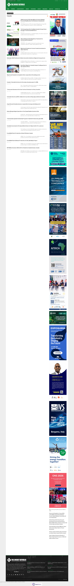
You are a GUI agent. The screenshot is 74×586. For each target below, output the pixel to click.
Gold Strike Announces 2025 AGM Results (56, 571)
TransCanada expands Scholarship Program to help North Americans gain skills (25, 118)
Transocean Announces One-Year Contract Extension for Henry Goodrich (23, 89)
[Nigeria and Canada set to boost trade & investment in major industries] (13, 52)
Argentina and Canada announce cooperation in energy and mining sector (24, 104)
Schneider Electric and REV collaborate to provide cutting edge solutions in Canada (26, 96)
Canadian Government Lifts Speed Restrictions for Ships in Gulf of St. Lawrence (25, 125)
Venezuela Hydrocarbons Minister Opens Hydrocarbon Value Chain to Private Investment (57, 528)
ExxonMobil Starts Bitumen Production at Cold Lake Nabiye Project (22, 140)
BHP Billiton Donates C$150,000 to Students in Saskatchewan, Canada (23, 147)
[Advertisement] (58, 547)
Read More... (16, 571)
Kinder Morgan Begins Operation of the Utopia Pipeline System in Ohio (23, 111)
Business (8, 26)
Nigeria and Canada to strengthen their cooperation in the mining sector (23, 74)
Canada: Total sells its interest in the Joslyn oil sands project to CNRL (22, 82)
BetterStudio (65, 579)
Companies (19, 0)
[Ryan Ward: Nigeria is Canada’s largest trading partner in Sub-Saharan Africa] (13, 68)
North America (50, 565)
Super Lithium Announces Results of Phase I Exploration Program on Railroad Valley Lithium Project (57, 537)
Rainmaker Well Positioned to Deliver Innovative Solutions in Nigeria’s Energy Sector (26, 58)
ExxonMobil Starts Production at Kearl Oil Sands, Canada (20, 133)
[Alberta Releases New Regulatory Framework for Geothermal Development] (13, 42)
